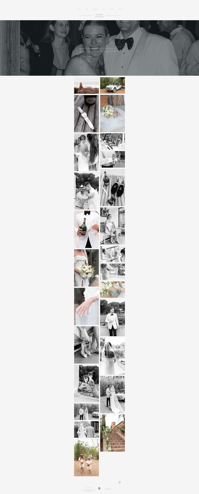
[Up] (119, 482)
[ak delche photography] (99, 488)
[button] (95, 9)
